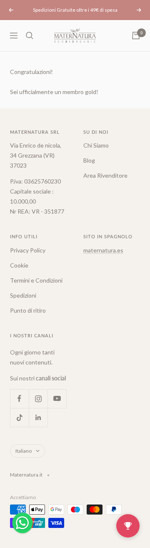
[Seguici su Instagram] (38, 398)
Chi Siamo (96, 145)
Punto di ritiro (28, 310)
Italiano (23, 451)
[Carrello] (136, 35)
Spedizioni (23, 295)
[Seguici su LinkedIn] (38, 417)
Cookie (19, 265)
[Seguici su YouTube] (57, 398)
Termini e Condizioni (36, 280)
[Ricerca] (29, 35)
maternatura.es (103, 250)
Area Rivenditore (105, 175)
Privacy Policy (27, 250)
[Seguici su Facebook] (19, 398)
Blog (89, 160)
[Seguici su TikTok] (19, 417)
